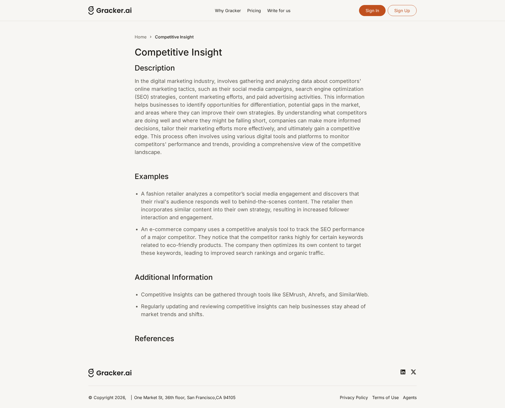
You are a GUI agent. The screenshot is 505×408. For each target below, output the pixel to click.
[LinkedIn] (403, 372)
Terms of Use (385, 397)
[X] (413, 372)
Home (141, 36)
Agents (410, 397)
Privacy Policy (354, 397)
